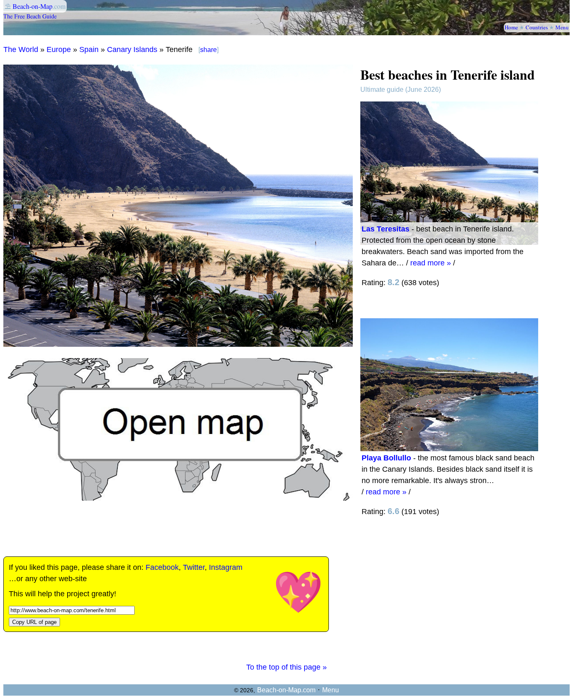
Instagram (225, 567)
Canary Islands (132, 49)
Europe (59, 49)
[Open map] (178, 498)
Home (511, 27)
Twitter (194, 567)
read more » (430, 263)
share (208, 49)
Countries (537, 27)
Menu (562, 27)
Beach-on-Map (32, 6)
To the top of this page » (286, 667)
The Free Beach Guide (30, 16)
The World (20, 49)
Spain (89, 49)
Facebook (162, 567)
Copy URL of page (34, 622)
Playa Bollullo (386, 458)
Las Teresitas (385, 229)
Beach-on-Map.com (286, 690)
